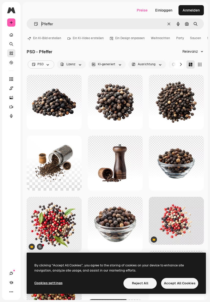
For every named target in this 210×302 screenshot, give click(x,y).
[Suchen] (11, 44)
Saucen (195, 38)
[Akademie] (11, 282)
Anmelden (191, 10)
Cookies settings (48, 283)
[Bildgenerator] (11, 97)
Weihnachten (160, 38)
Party (180, 38)
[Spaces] (11, 88)
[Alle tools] (11, 79)
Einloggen (163, 10)
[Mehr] (11, 292)
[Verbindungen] (11, 273)
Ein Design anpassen (130, 38)
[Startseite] (11, 35)
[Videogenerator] (11, 107)
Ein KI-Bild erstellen (47, 38)
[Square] (200, 64)
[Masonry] (190, 64)
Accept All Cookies (179, 283)
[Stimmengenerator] (11, 116)
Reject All (140, 283)
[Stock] (11, 53)
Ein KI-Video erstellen (88, 38)
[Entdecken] (11, 62)
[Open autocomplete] (34, 24)
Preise (142, 10)
